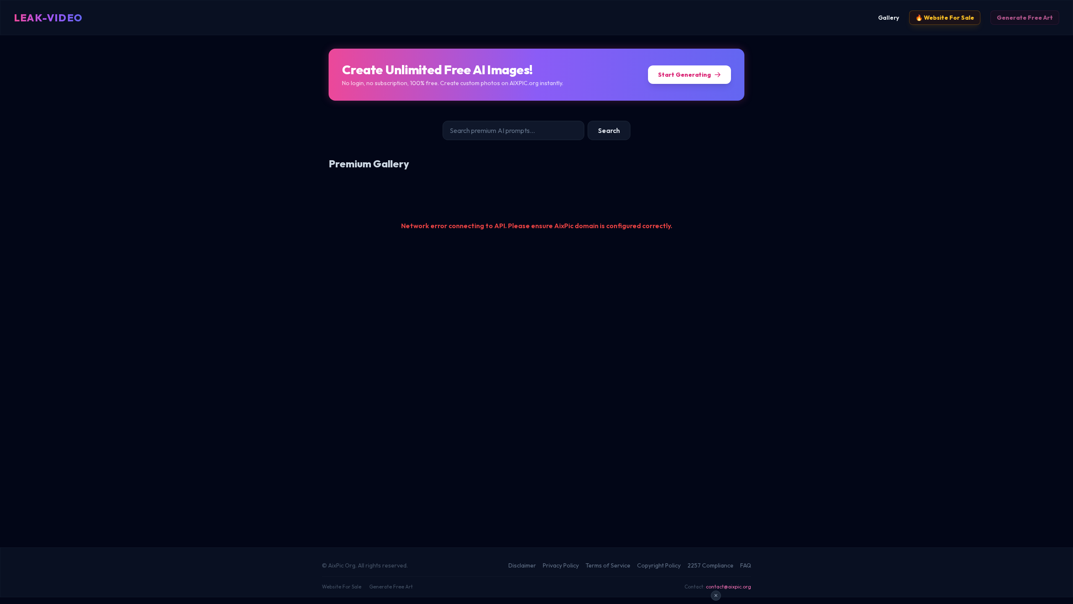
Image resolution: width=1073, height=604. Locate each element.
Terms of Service (608, 565)
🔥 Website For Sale (944, 17)
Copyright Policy (659, 565)
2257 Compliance (710, 565)
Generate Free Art (1025, 17)
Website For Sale (341, 586)
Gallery (888, 17)
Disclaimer (522, 565)
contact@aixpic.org (728, 586)
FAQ (745, 565)
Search (609, 130)
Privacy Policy (561, 565)
